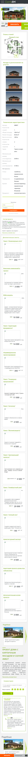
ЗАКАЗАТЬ (14, 24)
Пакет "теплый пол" (10, 515)
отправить (7, 693)
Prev (3, 13)
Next (24, 13)
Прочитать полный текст (8, 232)
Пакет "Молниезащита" (11, 430)
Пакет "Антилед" (9, 406)
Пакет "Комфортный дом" (12, 487)
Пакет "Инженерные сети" (12, 241)
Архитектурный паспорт (12, 539)
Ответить (6, 715)
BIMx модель (8, 295)
